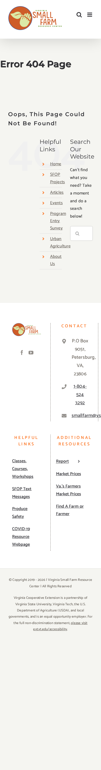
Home (55, 164)
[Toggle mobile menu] (90, 14)
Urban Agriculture (60, 242)
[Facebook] (21, 352)
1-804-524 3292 (80, 394)
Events (56, 203)
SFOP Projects (57, 178)
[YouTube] (31, 352)
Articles (57, 192)
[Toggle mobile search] (79, 14)
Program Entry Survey (58, 221)
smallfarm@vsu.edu (80, 416)
